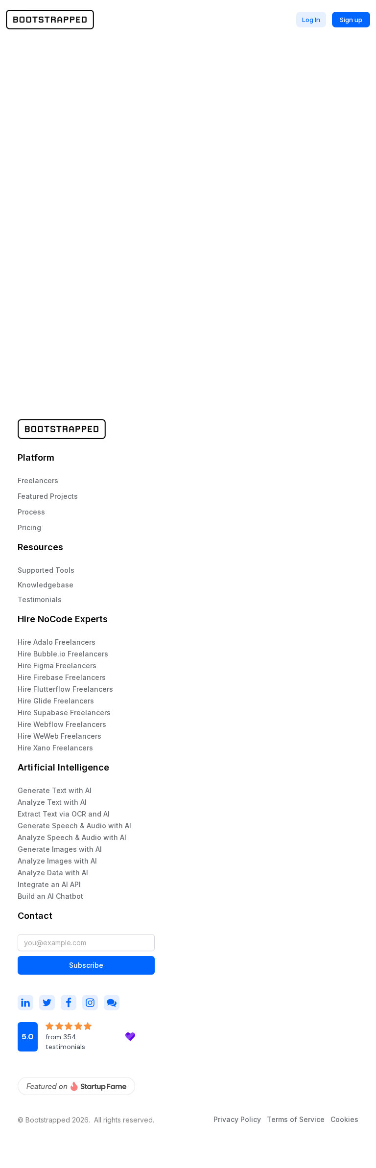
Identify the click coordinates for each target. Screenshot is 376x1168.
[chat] (111, 1002)
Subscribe (86, 965)
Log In (311, 19)
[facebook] (68, 1002)
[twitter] (47, 1002)
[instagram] (25, 1002)
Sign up (351, 19)
